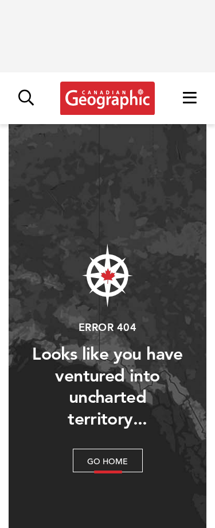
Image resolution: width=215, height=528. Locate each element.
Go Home (107, 461)
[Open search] (26, 98)
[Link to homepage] (107, 98)
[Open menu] (190, 98)
